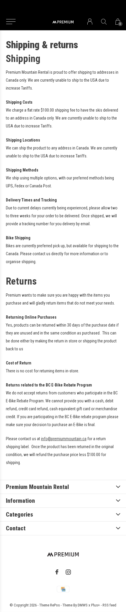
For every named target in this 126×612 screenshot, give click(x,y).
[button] (11, 21)
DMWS (83, 605)
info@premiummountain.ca (63, 438)
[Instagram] (68, 572)
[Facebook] (56, 572)
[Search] (104, 21)
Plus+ (95, 605)
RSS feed (109, 605)
